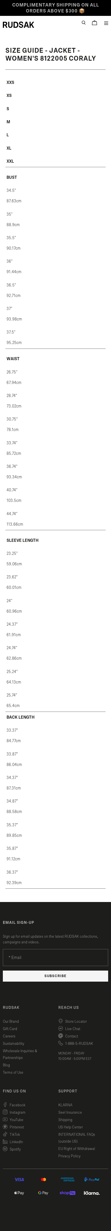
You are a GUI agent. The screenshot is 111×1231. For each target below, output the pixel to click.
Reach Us (68, 1008)
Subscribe (55, 976)
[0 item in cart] (94, 22)
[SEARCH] (84, 23)
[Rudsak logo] (18, 25)
